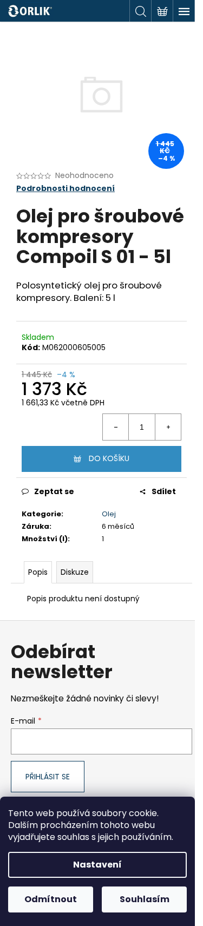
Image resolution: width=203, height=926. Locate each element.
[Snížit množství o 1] (116, 427)
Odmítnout (50, 899)
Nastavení (97, 864)
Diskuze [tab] (75, 572)
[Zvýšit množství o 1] (168, 427)
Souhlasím (144, 899)
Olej (109, 514)
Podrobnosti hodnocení (65, 188)
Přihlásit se (47, 776)
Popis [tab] (38, 572)
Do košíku (109, 458)
